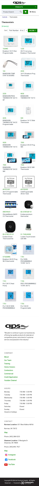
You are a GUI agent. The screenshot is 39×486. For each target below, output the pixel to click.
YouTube (11, 464)
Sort (5, 30)
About (6, 357)
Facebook (12, 460)
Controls (4, 17)
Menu (34, 12)
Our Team (7, 360)
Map (6, 432)
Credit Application (11, 377)
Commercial (8, 374)
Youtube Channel (10, 380)
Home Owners (9, 367)
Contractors (8, 370)
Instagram (12, 455)
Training (7, 364)
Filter (32, 30)
